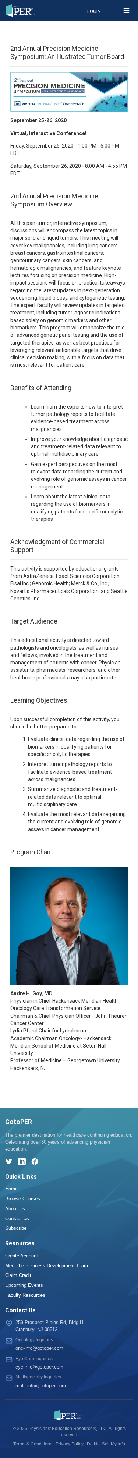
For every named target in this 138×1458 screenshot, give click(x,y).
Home (11, 1189)
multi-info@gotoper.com (40, 1385)
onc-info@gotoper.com (39, 1348)
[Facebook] (35, 1161)
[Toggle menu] (126, 10)
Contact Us (17, 1218)
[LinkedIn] (22, 1161)
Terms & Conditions (32, 1444)
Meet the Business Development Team (46, 1265)
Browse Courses (22, 1198)
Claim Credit (18, 1275)
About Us (15, 1208)
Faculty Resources (25, 1295)
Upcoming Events (24, 1285)
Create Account (21, 1255)
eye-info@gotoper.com (39, 1367)
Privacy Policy (70, 1444)
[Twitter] (9, 1161)
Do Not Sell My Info (106, 1444)
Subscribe (15, 1228)
